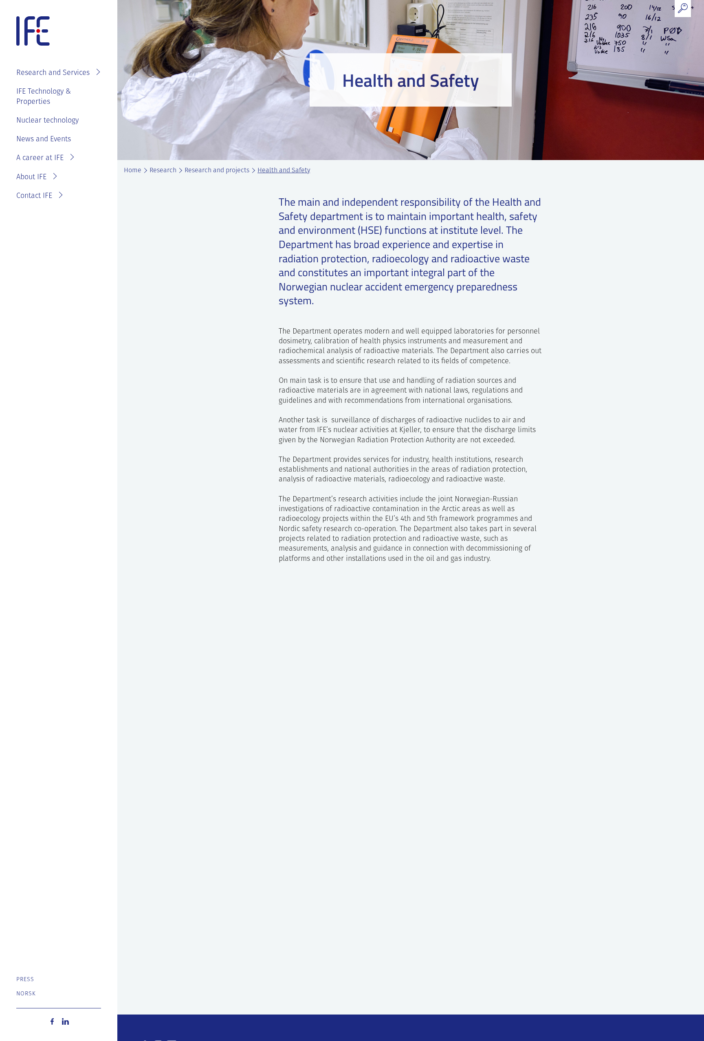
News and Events (43, 139)
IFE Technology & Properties (43, 96)
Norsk (26, 994)
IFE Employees (70, 47)
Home (132, 170)
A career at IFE (40, 158)
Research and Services (53, 73)
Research (163, 170)
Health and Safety (283, 170)
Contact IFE (34, 196)
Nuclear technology (47, 121)
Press (25, 980)
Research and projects (217, 170)
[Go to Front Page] (33, 31)
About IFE (31, 177)
